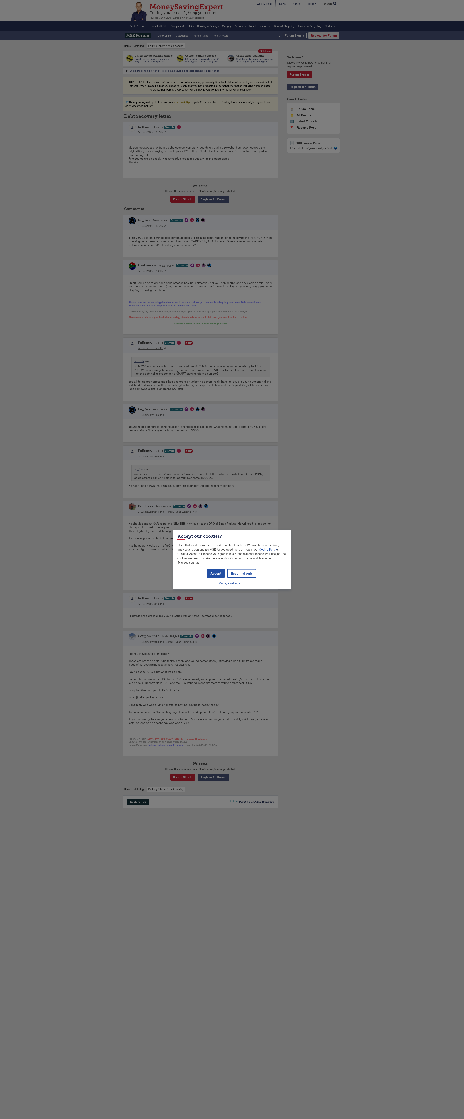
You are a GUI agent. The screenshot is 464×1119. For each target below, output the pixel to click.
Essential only (242, 573)
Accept (215, 573)
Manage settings (229, 583)
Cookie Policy (268, 549)
